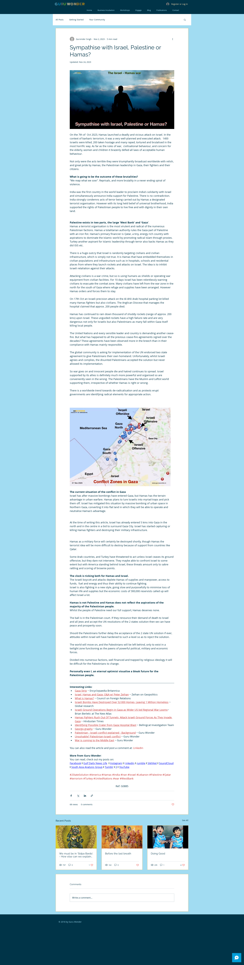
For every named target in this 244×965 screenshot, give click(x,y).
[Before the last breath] (122, 837)
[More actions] (172, 39)
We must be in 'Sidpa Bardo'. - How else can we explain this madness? (76, 855)
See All (185, 820)
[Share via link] (92, 795)
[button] (184, 20)
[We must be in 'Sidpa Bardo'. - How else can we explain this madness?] (76, 837)
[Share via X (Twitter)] (78, 795)
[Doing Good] (167, 837)
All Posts (60, 19)
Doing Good (158, 853)
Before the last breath (118, 853)
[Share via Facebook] (71, 795)
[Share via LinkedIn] (85, 795)
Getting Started (76, 19)
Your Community (97, 19)
